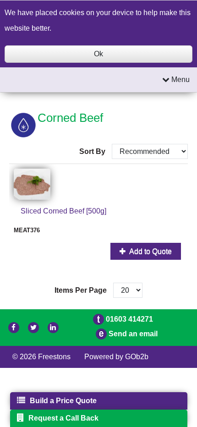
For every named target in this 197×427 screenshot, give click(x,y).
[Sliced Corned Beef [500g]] (98, 184)
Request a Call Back (63, 418)
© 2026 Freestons (41, 357)
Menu (180, 79)
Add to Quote (150, 251)
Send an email (133, 334)
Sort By (93, 151)
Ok (98, 54)
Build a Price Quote (63, 401)
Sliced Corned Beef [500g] (63, 211)
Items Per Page (81, 290)
